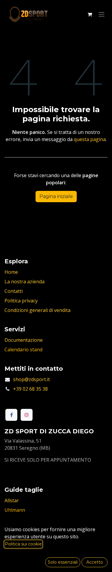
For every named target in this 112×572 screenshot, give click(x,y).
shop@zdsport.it (31, 379)
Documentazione (23, 340)
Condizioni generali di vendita (37, 310)
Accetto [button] (94, 562)
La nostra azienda (24, 281)
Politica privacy (21, 300)
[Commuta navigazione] (102, 14)
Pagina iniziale (56, 196)
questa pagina (90, 139)
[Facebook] (11, 415)
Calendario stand (23, 349)
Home (11, 272)
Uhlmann (14, 510)
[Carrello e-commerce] (90, 14)
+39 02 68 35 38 (30, 389)
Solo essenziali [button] (63, 562)
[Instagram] (27, 415)
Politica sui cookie (23, 544)
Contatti (13, 291)
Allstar (11, 500)
